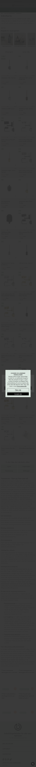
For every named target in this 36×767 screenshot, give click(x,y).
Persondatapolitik (21, 386)
